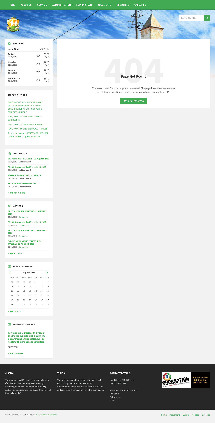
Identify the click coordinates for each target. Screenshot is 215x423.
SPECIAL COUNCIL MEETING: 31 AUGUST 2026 (27, 212)
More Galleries (15, 353)
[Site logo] (13, 32)
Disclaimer (52, 415)
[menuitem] (12, 5)
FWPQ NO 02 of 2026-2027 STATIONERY (26, 124)
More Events (14, 311)
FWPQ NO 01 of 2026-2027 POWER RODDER (28, 128)
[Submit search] (207, 18)
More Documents (16, 193)
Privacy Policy (41, 415)
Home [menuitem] (164, 414)
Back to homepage (134, 100)
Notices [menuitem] (195, 414)
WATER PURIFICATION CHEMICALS (24, 175)
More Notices (15, 253)
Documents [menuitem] (175, 414)
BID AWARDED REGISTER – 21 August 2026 (28, 158)
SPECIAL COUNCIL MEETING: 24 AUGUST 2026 (27, 231)
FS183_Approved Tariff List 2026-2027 (27, 167)
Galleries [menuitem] (206, 414)
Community (24, 217)
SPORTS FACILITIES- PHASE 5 (22, 183)
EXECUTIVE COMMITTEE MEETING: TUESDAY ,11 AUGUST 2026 (24, 242)
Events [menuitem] (186, 414)
